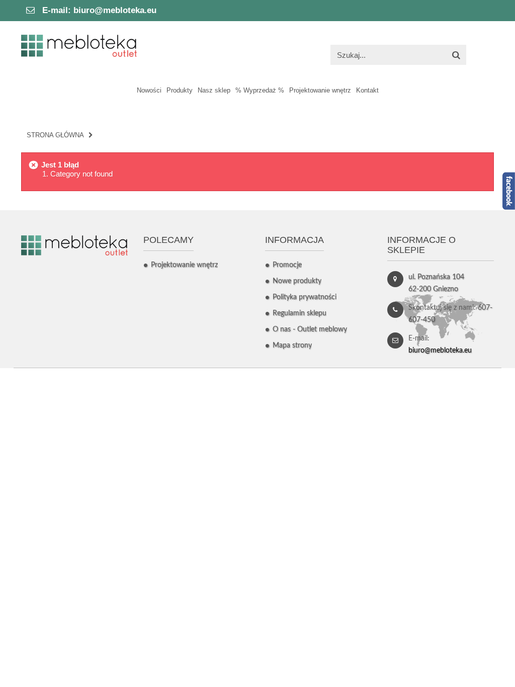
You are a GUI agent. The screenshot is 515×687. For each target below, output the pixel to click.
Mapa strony (292, 345)
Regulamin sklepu (299, 313)
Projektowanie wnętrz (184, 265)
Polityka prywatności (304, 297)
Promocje (287, 265)
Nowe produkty (297, 281)
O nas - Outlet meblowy (310, 329)
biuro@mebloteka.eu (114, 10)
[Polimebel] (79, 45)
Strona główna (55, 135)
